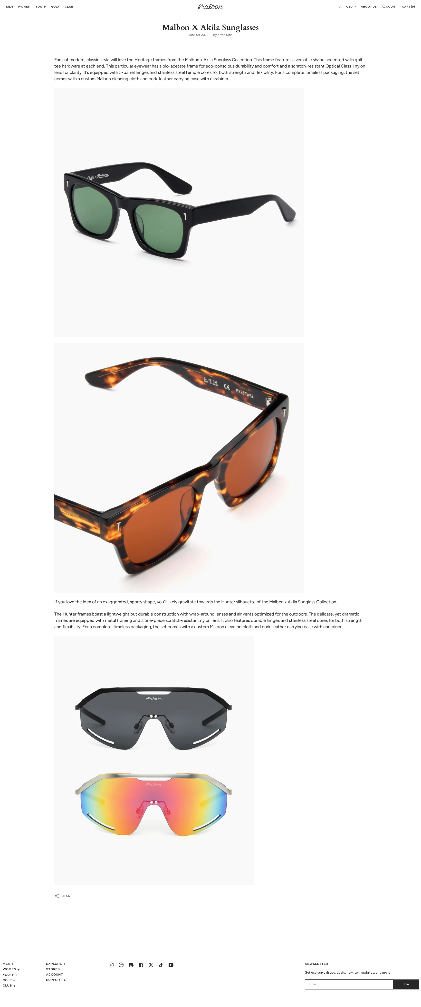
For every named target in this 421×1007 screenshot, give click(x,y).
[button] (8, 6)
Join (406, 984)
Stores (53, 969)
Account (54, 974)
